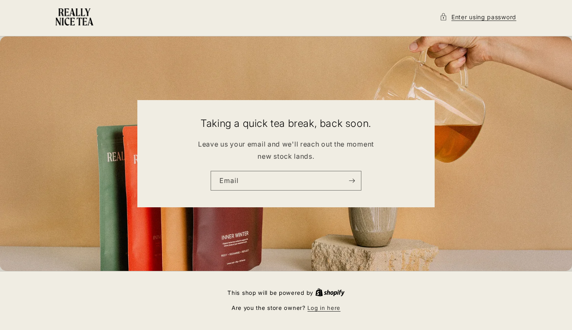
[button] (478, 17)
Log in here (323, 307)
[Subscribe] (352, 181)
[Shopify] (330, 292)
